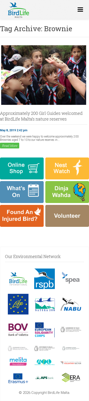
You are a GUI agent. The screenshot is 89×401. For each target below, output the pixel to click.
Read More (9, 145)
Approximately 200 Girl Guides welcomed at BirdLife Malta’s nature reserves (41, 116)
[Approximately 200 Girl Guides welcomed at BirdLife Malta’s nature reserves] (43, 104)
